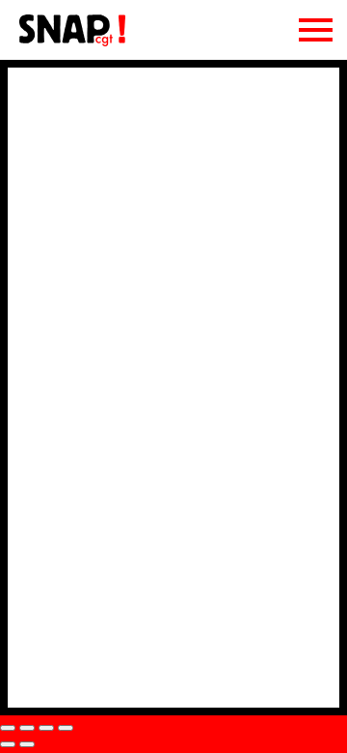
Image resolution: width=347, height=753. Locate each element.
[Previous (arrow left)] (7, 744)
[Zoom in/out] (65, 728)
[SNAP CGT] (72, 42)
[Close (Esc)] (7, 728)
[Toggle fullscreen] (46, 728)
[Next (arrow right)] (27, 744)
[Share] (27, 728)
